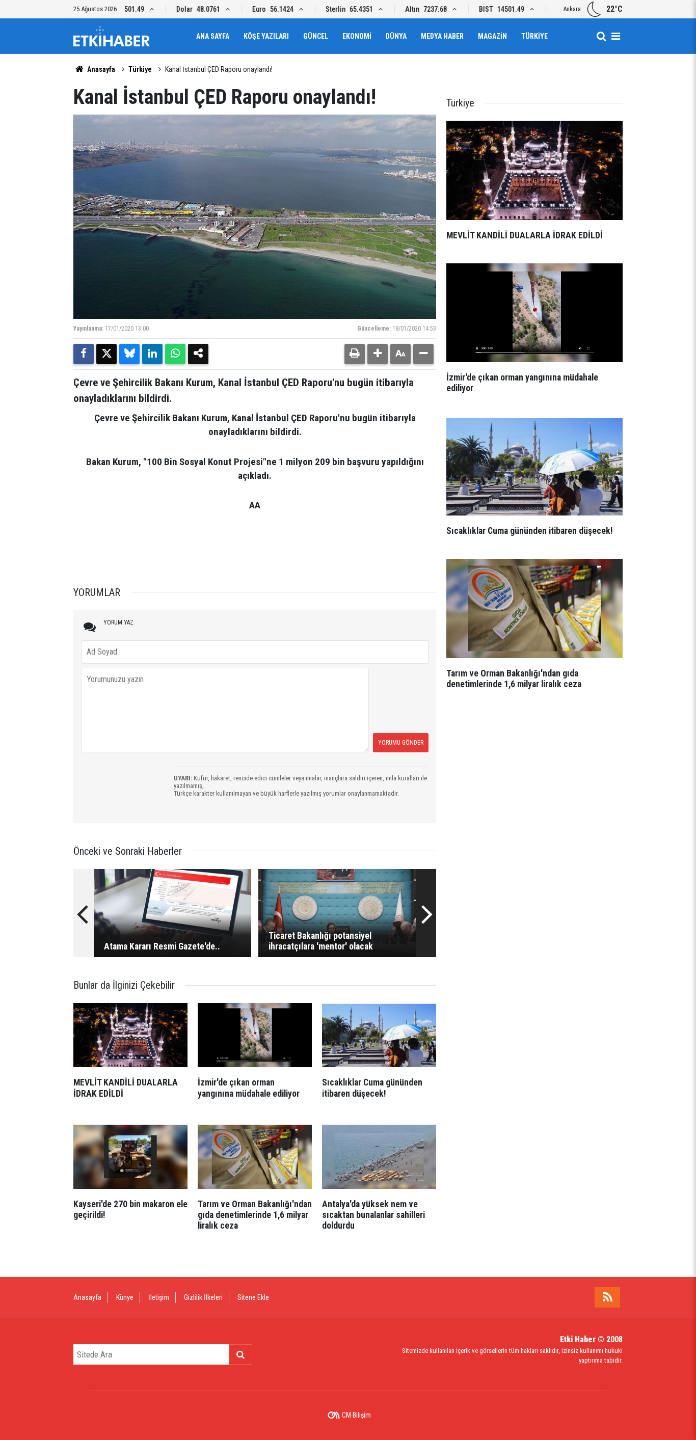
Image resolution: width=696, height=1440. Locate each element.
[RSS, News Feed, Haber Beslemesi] (607, 1297)
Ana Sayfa (212, 36)
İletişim (158, 1297)
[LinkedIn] (152, 354)
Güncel (315, 36)
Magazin (492, 36)
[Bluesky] (129, 354)
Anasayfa (100, 69)
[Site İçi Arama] (601, 36)
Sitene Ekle (253, 1297)
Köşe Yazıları (266, 36)
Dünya (396, 36)
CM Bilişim (356, 1415)
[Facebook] (83, 354)
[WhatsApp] (175, 354)
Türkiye (534, 36)
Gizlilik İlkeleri (203, 1297)
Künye (124, 1297)
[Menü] (615, 36)
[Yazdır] (354, 354)
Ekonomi (356, 36)
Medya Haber (442, 36)
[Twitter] (106, 354)
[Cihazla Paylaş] (198, 354)
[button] (377, 354)
